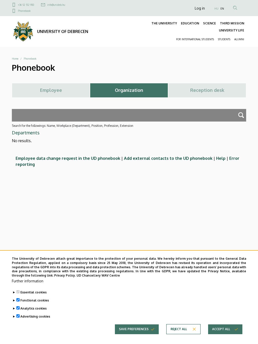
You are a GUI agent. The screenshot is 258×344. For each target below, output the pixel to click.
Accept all (221, 329)
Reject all (179, 329)
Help (220, 158)
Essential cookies (33, 292)
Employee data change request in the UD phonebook (68, 158)
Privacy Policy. (65, 275)
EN (222, 8)
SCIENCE (209, 23)
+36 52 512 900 (26, 4)
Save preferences (134, 329)
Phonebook (24, 10)
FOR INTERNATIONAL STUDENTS (195, 39)
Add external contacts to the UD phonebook (168, 158)
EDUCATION (190, 23)
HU (216, 8)
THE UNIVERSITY (164, 23)
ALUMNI (239, 39)
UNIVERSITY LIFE (231, 30)
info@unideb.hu (56, 4)
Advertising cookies (35, 316)
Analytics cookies (33, 308)
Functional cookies (34, 300)
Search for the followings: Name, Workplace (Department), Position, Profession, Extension (72, 126)
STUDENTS (224, 39)
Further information (27, 281)
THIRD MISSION (232, 23)
